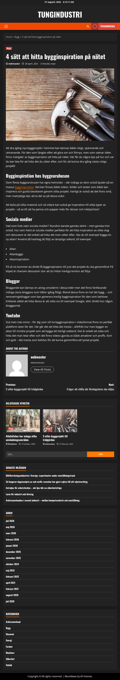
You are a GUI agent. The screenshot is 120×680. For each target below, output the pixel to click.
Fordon (9, 646)
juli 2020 (10, 601)
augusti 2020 (12, 595)
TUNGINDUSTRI (60, 14)
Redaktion (12, 444)
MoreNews (71, 676)
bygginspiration (24, 187)
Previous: (24, 387)
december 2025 (13, 552)
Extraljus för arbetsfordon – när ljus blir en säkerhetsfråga (34, 488)
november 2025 (13, 558)
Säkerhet (10, 659)
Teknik (9, 665)
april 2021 (10, 582)
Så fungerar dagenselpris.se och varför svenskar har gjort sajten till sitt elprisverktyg (47, 481)
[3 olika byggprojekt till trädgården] (60, 420)
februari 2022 (12, 576)
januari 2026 (12, 545)
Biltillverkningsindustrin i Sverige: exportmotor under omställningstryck (40, 475)
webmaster (14, 63)
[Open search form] (88, 26)
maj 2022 (10, 570)
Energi (9, 640)
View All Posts (42, 369)
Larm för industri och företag (20, 494)
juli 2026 (10, 521)
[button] (6, 26)
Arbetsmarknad (13, 622)
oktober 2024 (12, 564)
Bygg (9, 48)
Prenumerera (108, 26)
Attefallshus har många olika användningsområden (21, 438)
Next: (90, 387)
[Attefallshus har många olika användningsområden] (23, 420)
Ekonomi (10, 634)
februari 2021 (12, 589)
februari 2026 (12, 539)
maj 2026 (10, 527)
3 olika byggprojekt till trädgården (55, 438)
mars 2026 (11, 533)
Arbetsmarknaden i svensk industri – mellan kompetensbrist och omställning (42, 500)
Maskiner (10, 652)
